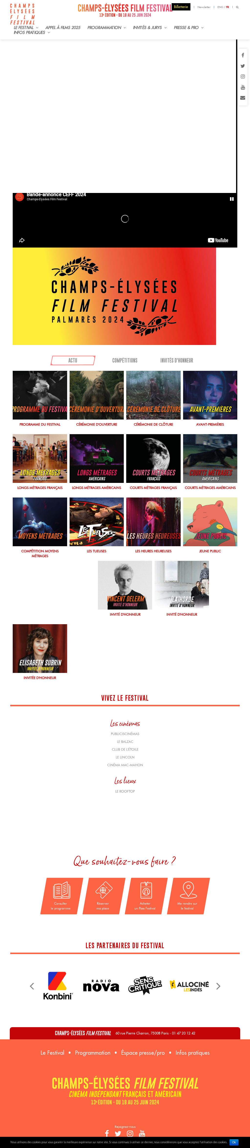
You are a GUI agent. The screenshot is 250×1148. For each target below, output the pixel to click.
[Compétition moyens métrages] (40, 521)
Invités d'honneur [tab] (176, 360)
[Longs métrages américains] (97, 458)
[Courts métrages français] (153, 458)
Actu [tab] (72, 360)
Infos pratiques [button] (30, 32)
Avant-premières (210, 424)
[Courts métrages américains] (210, 458)
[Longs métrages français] (40, 458)
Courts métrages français (153, 488)
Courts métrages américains (210, 488)
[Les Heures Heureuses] (153, 521)
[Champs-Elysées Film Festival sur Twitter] (242, 66)
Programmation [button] (105, 27)
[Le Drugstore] (189, 972)
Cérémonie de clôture (153, 424)
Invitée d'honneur (40, 678)
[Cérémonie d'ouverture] (97, 395)
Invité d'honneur (125, 614)
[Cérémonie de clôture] (153, 395)
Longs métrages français (39, 488)
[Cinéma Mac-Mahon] (101, 985)
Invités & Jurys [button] (148, 27)
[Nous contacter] (242, 98)
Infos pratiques (193, 1052)
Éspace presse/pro (143, 1052)
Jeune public (210, 551)
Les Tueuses (96, 551)
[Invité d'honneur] (125, 585)
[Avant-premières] (210, 395)
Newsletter (204, 7)
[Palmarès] (125, 296)
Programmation (92, 1052)
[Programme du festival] (40, 395)
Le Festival (52, 1052)
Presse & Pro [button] (187, 27)
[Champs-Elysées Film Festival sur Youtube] (243, 87)
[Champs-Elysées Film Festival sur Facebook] (242, 55)
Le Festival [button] (24, 27)
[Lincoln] (57, 972)
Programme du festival (40, 424)
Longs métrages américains (96, 488)
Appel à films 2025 (63, 27)
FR (227, 7)
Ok (234, 1142)
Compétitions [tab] (124, 360)
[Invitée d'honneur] (40, 648)
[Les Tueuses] (97, 521)
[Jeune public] (210, 521)
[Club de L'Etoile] (145, 980)
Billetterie (181, 7)
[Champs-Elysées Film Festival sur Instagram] (243, 77)
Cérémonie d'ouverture (96, 424)
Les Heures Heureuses (153, 551)
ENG (220, 7)
